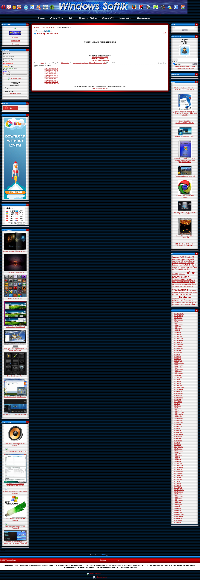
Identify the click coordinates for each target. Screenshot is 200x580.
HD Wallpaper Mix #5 (51, 75)
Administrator (65, 63)
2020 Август (178, 488)
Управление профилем (185, 68)
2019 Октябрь (178, 467)
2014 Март (177, 350)
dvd (194, 265)
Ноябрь (48, 27)
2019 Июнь (177, 459)
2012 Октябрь (178, 316)
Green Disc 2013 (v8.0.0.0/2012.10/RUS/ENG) (184, 122)
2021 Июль (177, 510)
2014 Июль (177, 359)
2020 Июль (177, 485)
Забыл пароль (180, 66)
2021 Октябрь (178, 516)
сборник (180, 302)
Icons (174, 267)
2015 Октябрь (178, 389)
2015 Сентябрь (179, 387)
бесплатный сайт (112, 560)
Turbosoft (15, 37)
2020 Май (177, 481)
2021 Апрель (178, 504)
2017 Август (178, 432)
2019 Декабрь (178, 471)
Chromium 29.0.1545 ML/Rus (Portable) (184, 196)
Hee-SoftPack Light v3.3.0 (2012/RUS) (184, 236)
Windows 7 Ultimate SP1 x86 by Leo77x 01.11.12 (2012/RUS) (184, 88)
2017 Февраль (178, 422)
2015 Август (178, 385)
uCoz (121, 560)
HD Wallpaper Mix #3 (51, 72)
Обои (42, 63)
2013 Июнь (177, 332)
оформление (191, 292)
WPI (192, 259)
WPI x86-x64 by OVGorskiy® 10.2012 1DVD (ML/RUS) (185, 244)
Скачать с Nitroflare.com (100, 58)
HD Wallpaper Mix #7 (51, 78)
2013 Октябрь (178, 340)
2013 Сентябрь (179, 338)
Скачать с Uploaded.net (100, 60)
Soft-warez (15, 44)
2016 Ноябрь (178, 416)
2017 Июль (177, 430)
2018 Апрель (178, 440)
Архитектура (176, 292)
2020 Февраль (178, 475)
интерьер (175, 298)
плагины (182, 274)
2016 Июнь (177, 406)
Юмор (177, 286)
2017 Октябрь (178, 434)
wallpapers (85, 63)
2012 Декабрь (178, 320)
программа (188, 302)
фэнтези (175, 263)
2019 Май (177, 457)
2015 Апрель (178, 377)
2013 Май (177, 330)
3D (173, 286)
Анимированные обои (181, 280)
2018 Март (177, 438)
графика (192, 304)
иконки (188, 259)
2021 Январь (178, 498)
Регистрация (97, 88)
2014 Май (177, 354)
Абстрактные (180, 294)
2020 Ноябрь (178, 494)
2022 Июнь (177, 522)
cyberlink (180, 265)
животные (182, 286)
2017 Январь (178, 420)
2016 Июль (177, 408)
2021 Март (177, 502)
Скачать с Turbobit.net (100, 57)
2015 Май (177, 379)
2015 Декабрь (178, 393)
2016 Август (178, 410)
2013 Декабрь (178, 344)
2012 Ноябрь (178, 318)
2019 (42, 27)
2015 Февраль (178, 373)
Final (174, 294)
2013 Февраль (178, 324)
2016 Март (177, 399)
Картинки (188, 265)
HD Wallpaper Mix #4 (51, 73)
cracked (179, 282)
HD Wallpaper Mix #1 (51, 68)
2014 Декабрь (178, 369)
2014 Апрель (178, 352)
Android (175, 274)
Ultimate (187, 257)
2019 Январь (178, 449)
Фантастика (183, 263)
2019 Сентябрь (179, 465)
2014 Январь (178, 346)
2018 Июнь (177, 445)
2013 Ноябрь (178, 342)
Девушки (192, 261)
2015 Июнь (177, 381)
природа (192, 290)
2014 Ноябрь (178, 367)
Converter (182, 284)
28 (53, 27)
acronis (186, 261)
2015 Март (177, 375)
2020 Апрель (178, 479)
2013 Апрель (178, 328)
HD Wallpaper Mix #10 (51, 83)
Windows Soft (15, 40)
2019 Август (178, 463)
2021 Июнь (177, 508)
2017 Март (177, 424)
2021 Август (178, 512)
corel (186, 267)
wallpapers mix (77, 63)
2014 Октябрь (178, 365)
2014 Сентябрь (179, 363)
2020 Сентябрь (179, 490)
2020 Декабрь (178, 496)
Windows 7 (176, 257)
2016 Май (177, 404)
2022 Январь (178, 520)
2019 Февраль (178, 451)
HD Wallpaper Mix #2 (51, 70)
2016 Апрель (178, 402)
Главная (41, 18)
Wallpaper (190, 286)
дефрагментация (179, 259)
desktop (190, 269)
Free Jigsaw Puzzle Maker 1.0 (185, 176)
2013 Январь (178, 322)
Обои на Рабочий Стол (95, 63)
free (177, 284)
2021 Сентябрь (179, 514)
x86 (182, 257)
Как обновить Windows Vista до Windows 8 (15, 527)
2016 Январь (178, 395)
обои (104, 63)
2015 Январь (178, 371)
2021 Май (177, 506)
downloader (180, 267)
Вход (105, 88)
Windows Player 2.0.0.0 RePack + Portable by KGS (185, 213)
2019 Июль (177, 461)
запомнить (178, 64)
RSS (159, 15)
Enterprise (190, 263)
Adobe (188, 284)
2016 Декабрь (178, 418)
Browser (187, 300)
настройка (176, 261)
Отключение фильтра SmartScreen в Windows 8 (15, 492)
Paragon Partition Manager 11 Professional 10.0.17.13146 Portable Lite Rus (185, 113)
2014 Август (178, 361)
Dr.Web (192, 282)
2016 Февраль (178, 397)
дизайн (188, 294)
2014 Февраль (178, 348)
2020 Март (177, 477)
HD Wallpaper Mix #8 (51, 80)
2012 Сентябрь (179, 314)
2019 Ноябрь (178, 469)
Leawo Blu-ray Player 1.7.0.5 (184, 136)
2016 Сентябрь (179, 412)
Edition (174, 265)
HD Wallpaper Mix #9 (51, 82)
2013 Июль (177, 334)
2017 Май (177, 428)
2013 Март (177, 326)
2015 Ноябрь (178, 391)
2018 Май (177, 442)
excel (174, 284)
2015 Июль (177, 383)
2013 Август (178, 336)
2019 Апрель (178, 455)
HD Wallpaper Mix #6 (51, 77)
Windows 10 (184, 304)
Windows (185, 282)
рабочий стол (180, 276)
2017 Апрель (178, 426)
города (183, 292)
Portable (185, 297)
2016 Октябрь (178, 414)
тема (190, 267)
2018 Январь (178, 436)
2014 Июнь (177, 357)
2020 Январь (178, 473)
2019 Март (177, 453)
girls (182, 261)
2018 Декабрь (178, 447)
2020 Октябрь (178, 492)
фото (194, 284)
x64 (192, 257)
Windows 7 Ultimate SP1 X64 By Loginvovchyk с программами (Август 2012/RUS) (184, 160)
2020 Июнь (177, 483)
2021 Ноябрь (178, 518)
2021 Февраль (178, 500)
